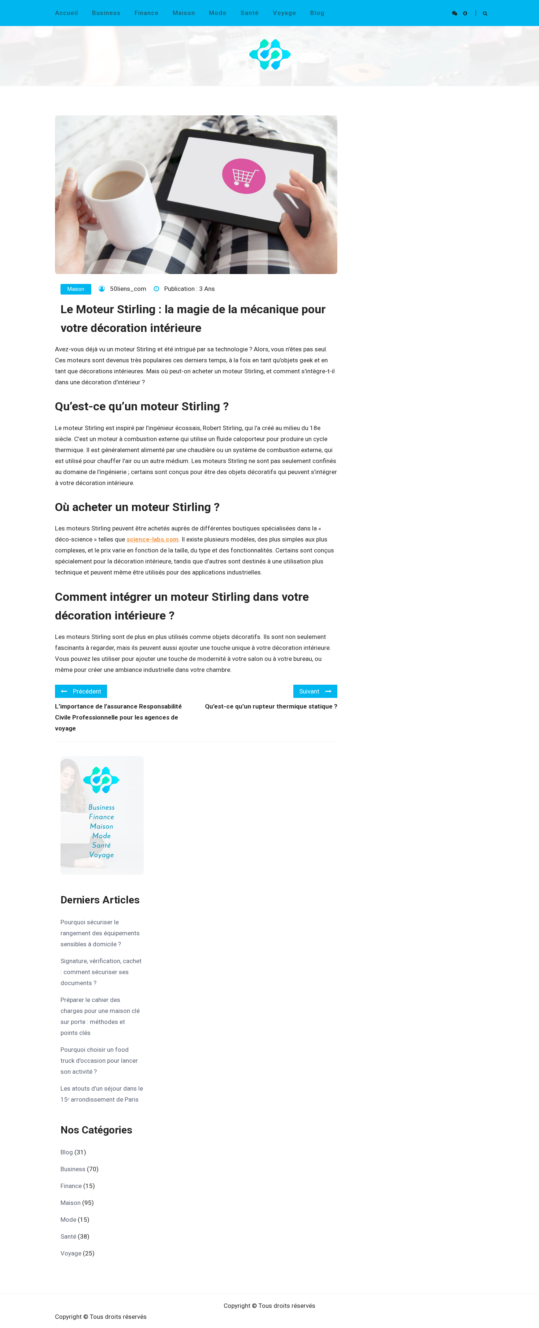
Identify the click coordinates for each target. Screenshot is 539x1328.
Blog (317, 12)
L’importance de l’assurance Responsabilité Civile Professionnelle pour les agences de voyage (118, 717)
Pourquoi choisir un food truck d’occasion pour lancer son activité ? (99, 1060)
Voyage (284, 12)
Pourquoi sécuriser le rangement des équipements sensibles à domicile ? (100, 933)
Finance (147, 12)
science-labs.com (152, 539)
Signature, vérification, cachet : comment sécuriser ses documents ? (101, 972)
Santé (250, 12)
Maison (184, 12)
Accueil (66, 12)
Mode (218, 12)
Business (106, 12)
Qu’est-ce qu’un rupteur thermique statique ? (271, 706)
